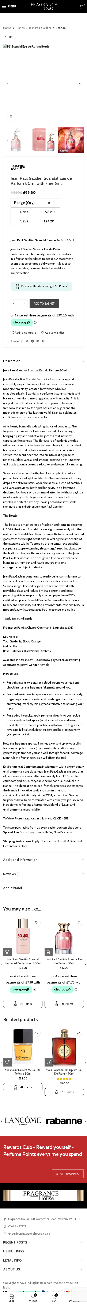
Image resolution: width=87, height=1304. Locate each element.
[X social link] (27, 341)
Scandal (61, 28)
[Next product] (15, 36)
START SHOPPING (67, 1173)
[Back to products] (10, 36)
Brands (20, 28)
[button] (7, 84)
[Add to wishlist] (36, 922)
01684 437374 (17, 1226)
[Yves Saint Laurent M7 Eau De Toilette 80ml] (22, 1047)
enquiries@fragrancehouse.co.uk (29, 1233)
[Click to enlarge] (11, 117)
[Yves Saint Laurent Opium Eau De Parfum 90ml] (64, 1047)
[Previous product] (5, 36)
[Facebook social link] (21, 341)
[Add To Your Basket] (7, 952)
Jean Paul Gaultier (40, 28)
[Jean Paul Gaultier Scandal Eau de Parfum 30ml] (64, 936)
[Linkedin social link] (37, 341)
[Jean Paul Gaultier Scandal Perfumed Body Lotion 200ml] (22, 936)
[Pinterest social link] (32, 341)
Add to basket (44, 303)
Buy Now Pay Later (60, 832)
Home (7, 28)
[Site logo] (43, 6)
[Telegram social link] (43, 341)
